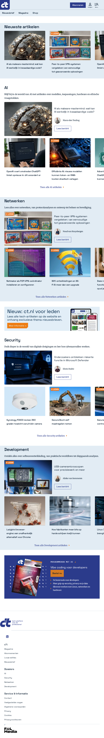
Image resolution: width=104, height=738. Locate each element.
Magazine (8, 649)
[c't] (4, 5)
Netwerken (9, 682)
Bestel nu (57, 573)
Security (8, 678)
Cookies (8, 715)
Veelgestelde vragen (13, 702)
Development (10, 686)
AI (5, 673)
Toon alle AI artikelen (51, 187)
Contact (8, 698)
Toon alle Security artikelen (51, 435)
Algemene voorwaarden (15, 707)
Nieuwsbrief (9, 662)
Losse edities (10, 657)
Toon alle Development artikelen (50, 545)
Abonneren (78, 5)
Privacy (7, 711)
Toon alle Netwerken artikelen (51, 296)
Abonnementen (11, 653)
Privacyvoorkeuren (12, 719)
